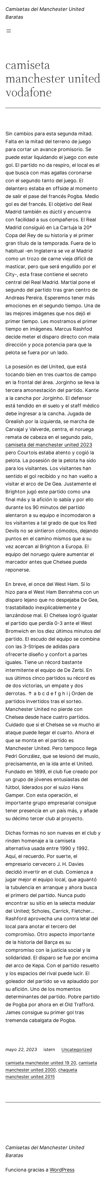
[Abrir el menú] (8, 31)
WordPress (62, 1170)
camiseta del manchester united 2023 (48, 445)
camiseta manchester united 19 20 (40, 1062)
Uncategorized (76, 1049)
